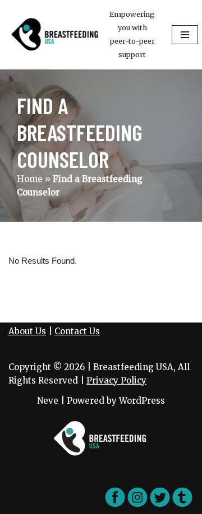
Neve (47, 400)
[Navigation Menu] (185, 34)
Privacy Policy (116, 380)
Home (30, 179)
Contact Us (77, 331)
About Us (27, 331)
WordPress (142, 400)
